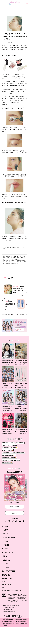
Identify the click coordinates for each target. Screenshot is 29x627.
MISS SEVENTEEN (8, 571)
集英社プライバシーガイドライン (8, 607)
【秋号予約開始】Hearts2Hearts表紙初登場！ (13, 452)
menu (27, 3)
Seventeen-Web (6, 314)
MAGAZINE (6, 575)
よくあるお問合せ (16, 605)
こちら (5, 625)
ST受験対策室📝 (20, 442)
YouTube (5, 564)
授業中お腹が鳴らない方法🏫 (9, 457)
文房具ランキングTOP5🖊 (8, 442)
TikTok (4, 556)
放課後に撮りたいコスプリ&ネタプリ (11, 460)
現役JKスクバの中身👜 (7, 450)
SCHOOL (5, 534)
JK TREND (5, 545)
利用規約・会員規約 (6, 609)
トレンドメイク (20, 314)
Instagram (6, 560)
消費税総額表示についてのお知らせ (9, 611)
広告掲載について (5, 605)
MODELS (5, 549)
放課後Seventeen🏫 (7, 462)
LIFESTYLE (6, 541)
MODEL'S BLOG (7, 552)
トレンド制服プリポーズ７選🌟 (9, 447)
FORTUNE (5, 567)
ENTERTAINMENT (8, 537)
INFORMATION (7, 579)
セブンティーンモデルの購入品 (9, 445)
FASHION (5, 526)
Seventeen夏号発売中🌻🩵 (9, 455)
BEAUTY (13, 314)
